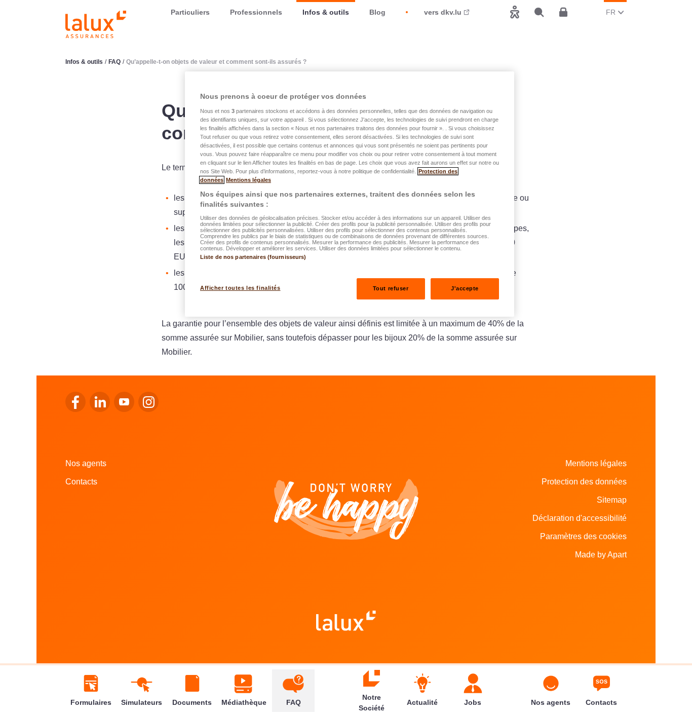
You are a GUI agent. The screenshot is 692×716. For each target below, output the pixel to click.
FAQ (114, 61)
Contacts (81, 481)
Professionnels (256, 12)
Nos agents (85, 463)
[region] (349, 194)
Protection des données (584, 481)
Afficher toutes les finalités (240, 288)
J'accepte (465, 288)
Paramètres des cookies (583, 536)
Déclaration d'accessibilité (579, 518)
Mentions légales (596, 463)
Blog (377, 12)
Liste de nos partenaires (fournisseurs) (253, 257)
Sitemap (612, 500)
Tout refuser (391, 288)
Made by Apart (601, 554)
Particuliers (190, 12)
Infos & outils (325, 12)
